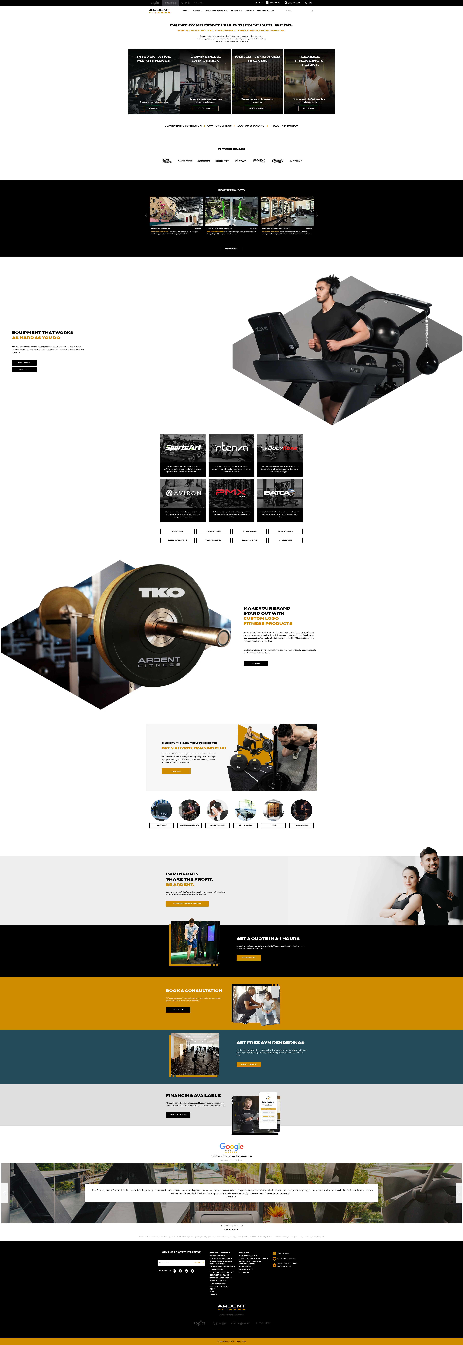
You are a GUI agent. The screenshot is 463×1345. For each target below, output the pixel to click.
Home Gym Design (217, 1256)
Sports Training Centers (221, 1261)
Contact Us (244, 1272)
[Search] (312, 11)
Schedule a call (178, 1010)
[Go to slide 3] (226, 1225)
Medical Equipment (217, 825)
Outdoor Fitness (285, 540)
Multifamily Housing (219, 1286)
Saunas (273, 825)
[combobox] (298, 11)
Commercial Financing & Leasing (253, 1258)
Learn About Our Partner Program (187, 904)
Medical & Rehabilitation (177, 540)
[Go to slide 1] (221, 1225)
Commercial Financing (178, 1114)
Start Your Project (206, 108)
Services (198, 11)
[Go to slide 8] (237, 1225)
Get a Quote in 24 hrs (265, 11)
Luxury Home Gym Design (183, 125)
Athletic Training (249, 531)
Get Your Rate (309, 108)
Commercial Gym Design (220, 1253)
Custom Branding (251, 125)
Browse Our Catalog (257, 108)
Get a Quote (244, 1253)
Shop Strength (24, 363)
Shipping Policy (246, 1269)
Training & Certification (221, 1278)
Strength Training (214, 531)
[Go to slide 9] (239, 1225)
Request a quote (249, 958)
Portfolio (250, 11)
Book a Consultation (248, 1256)
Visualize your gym (249, 1064)
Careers (213, 1294)
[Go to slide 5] (230, 1225)
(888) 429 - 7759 (283, 1253)
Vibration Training (301, 825)
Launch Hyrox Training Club (222, 1267)
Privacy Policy (241, 1341)
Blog (212, 1292)
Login (259, 2)
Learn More (154, 108)
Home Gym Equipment (249, 540)
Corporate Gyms (217, 1264)
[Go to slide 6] (232, 1225)
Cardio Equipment (177, 531)
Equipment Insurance (219, 1275)
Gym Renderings (219, 125)
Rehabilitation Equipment (189, 825)
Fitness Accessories (213, 540)
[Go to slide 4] (228, 1225)
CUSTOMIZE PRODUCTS (256, 664)
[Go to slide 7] (235, 1225)
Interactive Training (285, 531)
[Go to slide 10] (4, 1193)
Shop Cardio (24, 369)
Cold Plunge (161, 825)
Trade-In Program (284, 125)
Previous (145, 214)
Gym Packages (236, 11)
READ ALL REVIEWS (231, 1229)
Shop (186, 11)
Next (317, 214)
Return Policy (245, 1267)
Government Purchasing (250, 1261)
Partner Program (247, 1264)
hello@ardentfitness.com (286, 1259)
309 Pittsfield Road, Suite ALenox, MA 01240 (287, 1265)
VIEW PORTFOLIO (231, 249)
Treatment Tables (245, 825)
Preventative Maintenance (216, 11)
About (213, 1289)
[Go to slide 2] (459, 1193)
